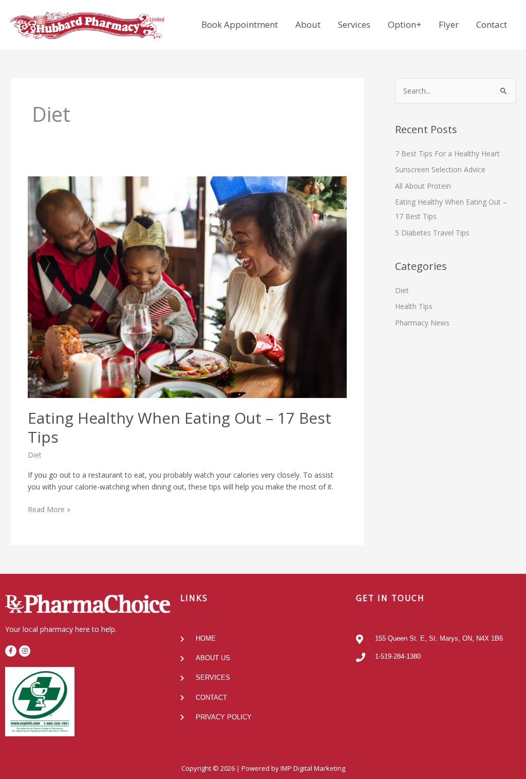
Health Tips (414, 306)
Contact (491, 24)
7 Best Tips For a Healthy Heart (447, 153)
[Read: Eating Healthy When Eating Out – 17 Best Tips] (187, 286)
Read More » (49, 508)
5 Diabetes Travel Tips (432, 233)
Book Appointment (239, 24)
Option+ (404, 24)
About (308, 24)
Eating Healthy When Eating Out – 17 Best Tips (179, 427)
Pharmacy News (422, 323)
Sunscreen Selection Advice (440, 169)
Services (354, 24)
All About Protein (423, 186)
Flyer (449, 24)
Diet (35, 455)
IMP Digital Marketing (312, 768)
